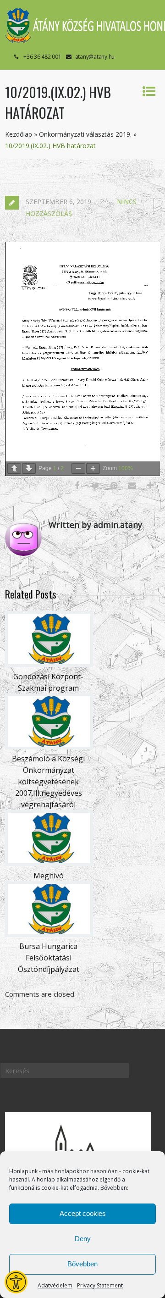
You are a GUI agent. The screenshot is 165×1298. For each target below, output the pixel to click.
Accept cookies (83, 1213)
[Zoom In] (93, 468)
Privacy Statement (100, 1285)
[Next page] (29, 468)
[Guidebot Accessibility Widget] (16, 1281)
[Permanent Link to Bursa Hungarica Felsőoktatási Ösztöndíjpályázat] (49, 934)
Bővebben (82, 1264)
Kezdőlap (18, 134)
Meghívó (48, 876)
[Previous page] (14, 468)
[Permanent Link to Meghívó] (49, 863)
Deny (83, 1239)
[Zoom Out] (78, 468)
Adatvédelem (55, 1285)
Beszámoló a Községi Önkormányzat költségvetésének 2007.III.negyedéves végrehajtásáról (48, 782)
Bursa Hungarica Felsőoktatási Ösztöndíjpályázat (48, 957)
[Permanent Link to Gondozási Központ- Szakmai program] (49, 664)
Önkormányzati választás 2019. (85, 134)
